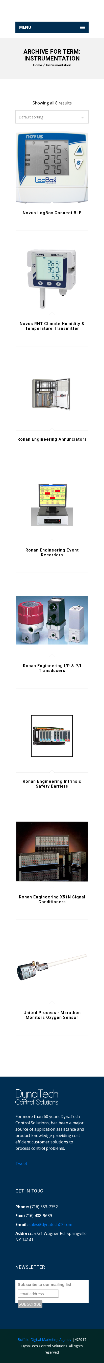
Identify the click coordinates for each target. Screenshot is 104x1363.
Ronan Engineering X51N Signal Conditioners (52, 899)
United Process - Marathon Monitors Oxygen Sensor (52, 1015)
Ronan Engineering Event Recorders (52, 552)
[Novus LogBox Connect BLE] (52, 167)
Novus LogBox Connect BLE (52, 212)
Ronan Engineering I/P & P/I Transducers (52, 668)
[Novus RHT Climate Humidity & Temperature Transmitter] (52, 278)
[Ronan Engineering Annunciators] (52, 394)
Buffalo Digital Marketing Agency (44, 1339)
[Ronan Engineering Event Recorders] (52, 504)
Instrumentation (58, 65)
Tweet (21, 1163)
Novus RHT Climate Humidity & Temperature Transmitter (52, 326)
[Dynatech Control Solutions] (52, 13)
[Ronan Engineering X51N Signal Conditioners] (52, 851)
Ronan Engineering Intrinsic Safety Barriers (52, 784)
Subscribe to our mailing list (44, 1284)
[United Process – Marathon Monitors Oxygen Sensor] (52, 967)
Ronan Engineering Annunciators (52, 439)
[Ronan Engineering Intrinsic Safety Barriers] (52, 736)
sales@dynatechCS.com (50, 1224)
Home (37, 65)
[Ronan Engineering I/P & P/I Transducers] (52, 620)
